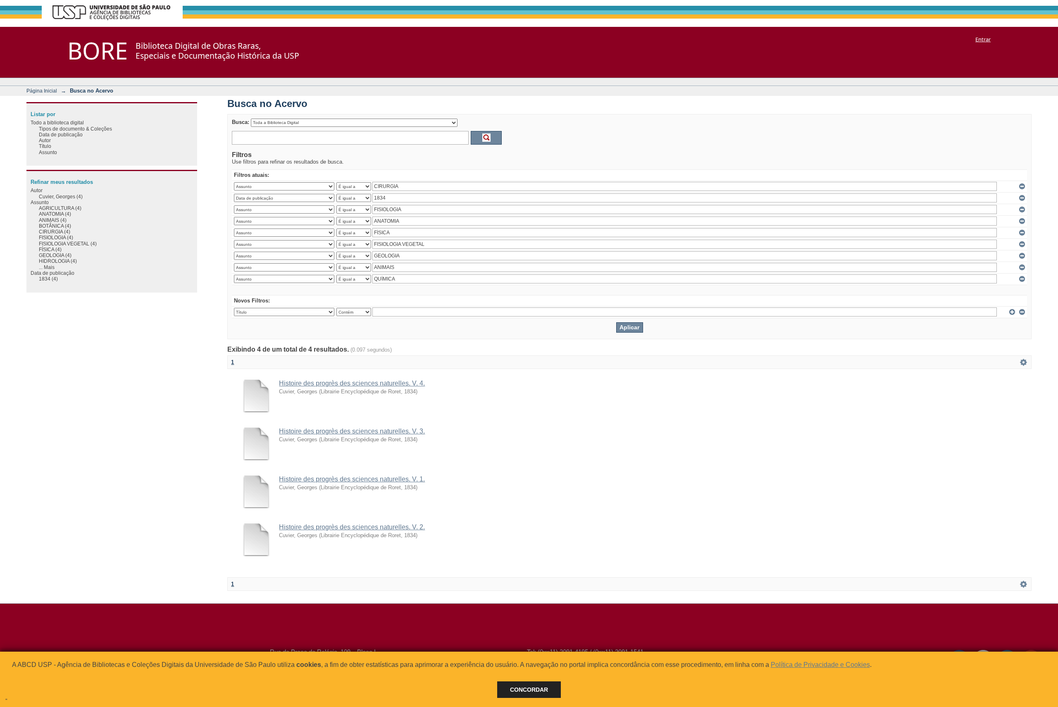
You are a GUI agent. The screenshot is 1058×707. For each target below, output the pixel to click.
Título (45, 146)
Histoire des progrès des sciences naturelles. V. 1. (352, 479)
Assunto (48, 152)
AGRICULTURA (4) (60, 208)
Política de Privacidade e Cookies (820, 664)
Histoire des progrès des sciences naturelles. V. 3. (352, 431)
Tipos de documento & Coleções (75, 128)
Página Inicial (41, 90)
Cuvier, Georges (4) (61, 196)
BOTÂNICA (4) (55, 226)
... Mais (47, 267)
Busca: (240, 122)
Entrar (983, 39)
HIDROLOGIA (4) (58, 261)
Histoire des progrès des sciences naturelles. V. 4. (352, 383)
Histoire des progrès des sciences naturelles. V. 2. (352, 527)
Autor (45, 140)
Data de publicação (61, 134)
